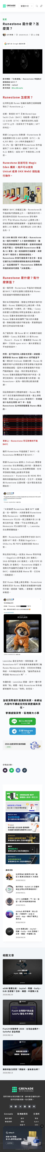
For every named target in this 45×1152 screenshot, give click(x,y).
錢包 (22, 1121)
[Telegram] (20, 1106)
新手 (22, 1118)
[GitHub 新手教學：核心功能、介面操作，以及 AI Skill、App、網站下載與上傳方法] (10, 914)
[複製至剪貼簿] (24, 770)
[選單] (41, 6)
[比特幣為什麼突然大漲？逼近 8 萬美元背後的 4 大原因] (10, 877)
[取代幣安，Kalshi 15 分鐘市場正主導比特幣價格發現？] (10, 889)
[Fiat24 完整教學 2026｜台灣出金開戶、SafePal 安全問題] (22, 1012)
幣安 (36, 1118)
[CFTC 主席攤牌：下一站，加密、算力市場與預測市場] (10, 902)
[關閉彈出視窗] (42, 1126)
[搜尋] (37, 6)
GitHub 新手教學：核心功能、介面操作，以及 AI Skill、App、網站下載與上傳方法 (27, 915)
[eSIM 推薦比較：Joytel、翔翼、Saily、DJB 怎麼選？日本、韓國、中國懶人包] (10, 931)
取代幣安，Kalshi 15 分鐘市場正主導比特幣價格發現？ (27, 887)
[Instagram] (29, 1106)
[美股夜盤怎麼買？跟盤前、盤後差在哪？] (22, 1052)
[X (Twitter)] (16, 1106)
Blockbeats (17, 88)
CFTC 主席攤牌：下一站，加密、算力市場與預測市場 (27, 900)
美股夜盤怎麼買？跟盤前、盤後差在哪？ (21, 1069)
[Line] (11, 770)
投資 (5, 19)
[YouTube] (25, 1106)
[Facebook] (18, 770)
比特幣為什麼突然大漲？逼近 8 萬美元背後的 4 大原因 (27, 875)
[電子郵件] (5, 770)
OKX (36, 1125)
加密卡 (22, 1125)
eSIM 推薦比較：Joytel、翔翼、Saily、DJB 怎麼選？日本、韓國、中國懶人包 (27, 931)
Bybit (36, 1121)
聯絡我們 (8, 1121)
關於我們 (8, 1118)
